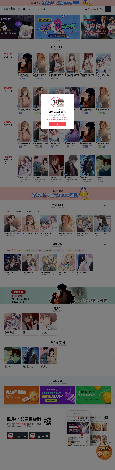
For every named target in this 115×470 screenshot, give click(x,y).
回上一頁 (57, 110)
